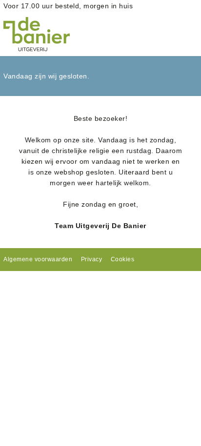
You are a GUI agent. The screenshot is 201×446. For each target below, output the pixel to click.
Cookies (123, 259)
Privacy (91, 259)
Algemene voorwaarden (37, 259)
